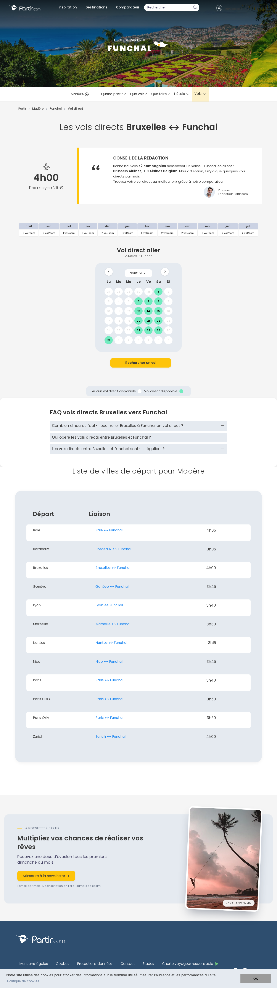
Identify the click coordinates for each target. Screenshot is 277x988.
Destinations (96, 7)
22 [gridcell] (158, 321)
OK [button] (255, 978)
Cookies (62, 963)
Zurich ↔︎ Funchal (110, 736)
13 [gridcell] (138, 311)
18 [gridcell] (118, 321)
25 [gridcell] (118, 330)
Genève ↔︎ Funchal (112, 586)
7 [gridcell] (148, 301)
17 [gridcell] (108, 321)
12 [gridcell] (128, 311)
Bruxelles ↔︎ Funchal (112, 567)
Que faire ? (160, 93)
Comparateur (127, 7)
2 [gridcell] (168, 292)
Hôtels (180, 93)
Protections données (95, 963)
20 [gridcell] (138, 321)
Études (148, 963)
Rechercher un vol (140, 362)
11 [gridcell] (119, 311)
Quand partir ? (113, 93)
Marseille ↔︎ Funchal (112, 624)
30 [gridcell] (138, 292)
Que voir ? (138, 93)
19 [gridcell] (128, 321)
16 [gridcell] (168, 311)
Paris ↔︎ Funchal (109, 680)
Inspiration (67, 7)
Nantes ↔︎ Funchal (111, 642)
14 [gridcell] (148, 311)
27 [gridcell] (108, 292)
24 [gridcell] (109, 330)
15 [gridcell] (158, 311)
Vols (198, 93)
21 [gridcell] (148, 321)
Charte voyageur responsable (187, 963)
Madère (78, 94)
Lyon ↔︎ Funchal (109, 605)
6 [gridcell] (138, 301)
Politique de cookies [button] (23, 981)
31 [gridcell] (148, 292)
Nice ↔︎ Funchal (108, 661)
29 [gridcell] (128, 292)
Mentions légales (33, 963)
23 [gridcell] (168, 321)
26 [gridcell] (128, 330)
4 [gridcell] (119, 301)
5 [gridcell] (128, 301)
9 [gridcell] (168, 301)
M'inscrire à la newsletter (44, 875)
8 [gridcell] (158, 301)
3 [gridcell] (109, 301)
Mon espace (233, 9)
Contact (128, 963)
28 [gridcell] (118, 292)
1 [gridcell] (158, 292)
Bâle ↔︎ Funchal (108, 530)
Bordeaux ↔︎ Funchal (113, 549)
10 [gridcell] (108, 311)
